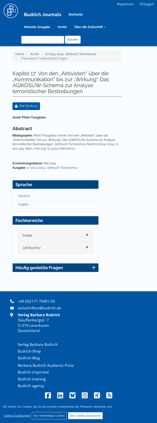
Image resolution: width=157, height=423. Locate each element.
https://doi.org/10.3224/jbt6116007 (50, 148)
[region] (78, 411)
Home (19, 54)
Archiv (62, 27)
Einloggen (147, 4)
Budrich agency (31, 385)
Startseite (76, 14)
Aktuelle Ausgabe (37, 27)
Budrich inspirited (33, 372)
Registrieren (125, 4)
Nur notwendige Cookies (49, 415)
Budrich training (32, 379)
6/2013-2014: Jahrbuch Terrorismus (70, 54)
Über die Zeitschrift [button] (89, 27)
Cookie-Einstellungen (17, 415)
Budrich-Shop (29, 351)
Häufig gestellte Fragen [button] (39, 267)
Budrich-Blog (29, 357)
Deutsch (24, 196)
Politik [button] (27, 235)
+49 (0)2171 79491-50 (36, 301)
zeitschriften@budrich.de (39, 307)
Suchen (72, 39)
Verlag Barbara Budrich (38, 344)
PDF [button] (29, 106)
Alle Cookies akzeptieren (85, 415)
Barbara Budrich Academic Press (46, 365)
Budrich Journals (42, 14)
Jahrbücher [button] (31, 248)
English (23, 204)
